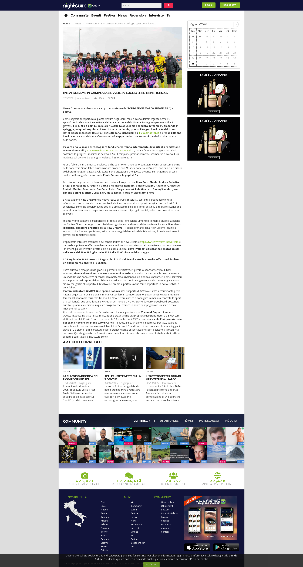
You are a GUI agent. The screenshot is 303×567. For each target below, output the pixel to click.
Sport (111, 98)
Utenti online (169, 420)
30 (214, 36)
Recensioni (138, 15)
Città (95, 5)
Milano (104, 524)
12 (207, 47)
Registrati (230, 5)
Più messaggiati (209, 420)
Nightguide (85, 383)
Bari (103, 502)
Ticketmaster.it (149, 133)
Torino (104, 531)
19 (207, 52)
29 (207, 36)
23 (234, 52)
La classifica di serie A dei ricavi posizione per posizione (80, 379)
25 (200, 58)
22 (227, 52)
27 (193, 36)
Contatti (165, 531)
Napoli (104, 509)
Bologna (105, 528)
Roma (104, 513)
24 (193, 58)
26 (207, 58)
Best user (165, 509)
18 (200, 52)
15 (227, 47)
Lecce (104, 505)
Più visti (189, 420)
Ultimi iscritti (144, 420)
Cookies (165, 520)
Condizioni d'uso (169, 513)
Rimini (104, 546)
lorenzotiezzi (83, 98)
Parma (104, 535)
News (122, 15)
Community (79, 15)
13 (214, 47)
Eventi (96, 15)
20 (214, 52)
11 (200, 47)
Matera (104, 520)
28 (200, 36)
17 (193, 52)
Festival (109, 15)
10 (193, 47)
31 (221, 36)
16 (234, 47)
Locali (134, 517)
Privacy (164, 517)
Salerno (105, 542)
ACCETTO (151, 564)
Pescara (105, 539)
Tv (168, 15)
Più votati (232, 420)
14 (221, 47)
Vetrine (134, 531)
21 (221, 52)
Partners (135, 539)
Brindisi (105, 550)
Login (208, 5)
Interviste (156, 15)
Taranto (105, 517)
